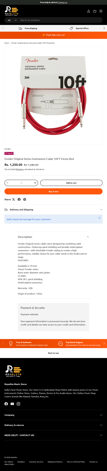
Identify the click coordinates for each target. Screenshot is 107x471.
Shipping (20, 169)
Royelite (14, 457)
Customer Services (36, 462)
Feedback (21, 462)
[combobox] (53, 20)
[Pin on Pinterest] (24, 199)
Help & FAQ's (9, 464)
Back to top (53, 353)
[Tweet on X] (13, 199)
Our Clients (8, 462)
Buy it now (53, 191)
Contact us (62, 2)
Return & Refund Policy (76, 462)
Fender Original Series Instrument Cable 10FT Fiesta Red (33, 43)
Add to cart (71, 183)
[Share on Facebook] (19, 199)
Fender (7, 149)
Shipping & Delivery (55, 462)
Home (6, 43)
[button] (95, 11)
